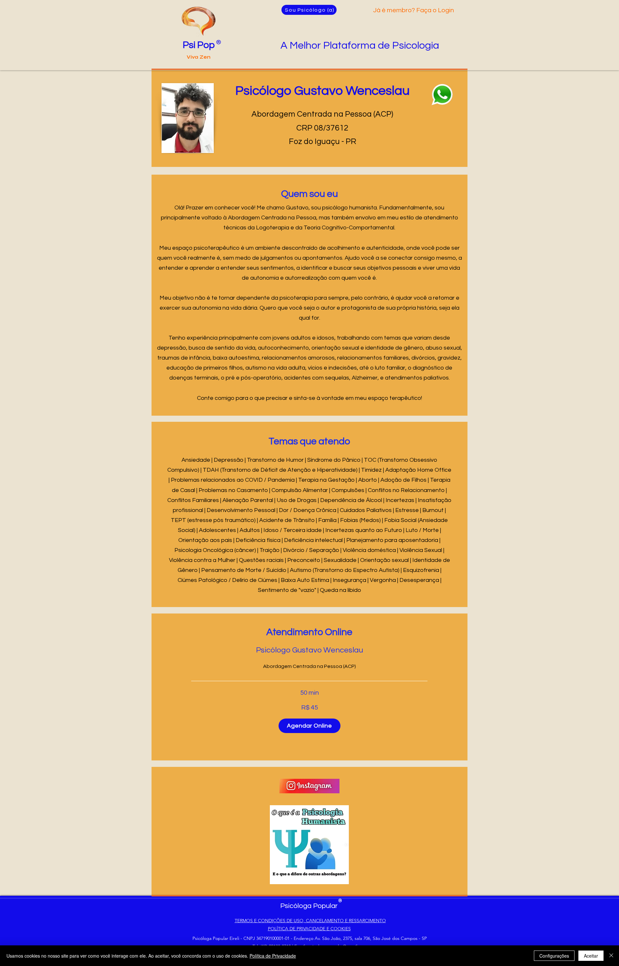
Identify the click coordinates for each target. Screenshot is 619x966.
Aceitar (591, 955)
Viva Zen (199, 57)
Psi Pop (199, 45)
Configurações (554, 955)
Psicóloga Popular (309, 906)
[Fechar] (611, 956)
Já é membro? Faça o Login (413, 10)
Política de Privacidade (273, 955)
